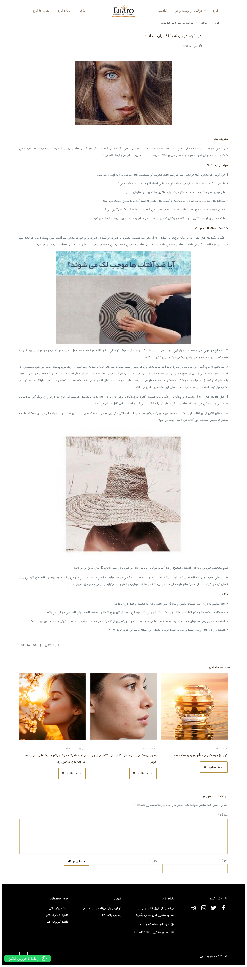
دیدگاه (223, 814)
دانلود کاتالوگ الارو (57, 915)
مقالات (204, 23)
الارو (217, 23)
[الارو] (124, 11)
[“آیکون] (223, 908)
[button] (27, 958)
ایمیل (153, 860)
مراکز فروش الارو (58, 908)
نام (225, 860)
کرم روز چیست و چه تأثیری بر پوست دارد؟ (201, 755)
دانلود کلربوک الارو (57, 921)
